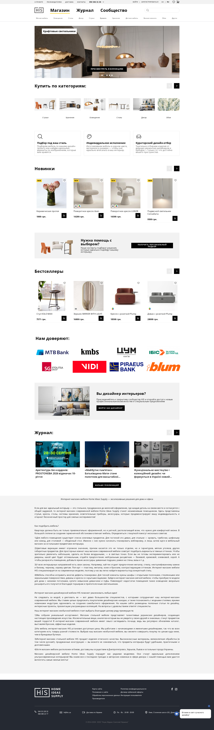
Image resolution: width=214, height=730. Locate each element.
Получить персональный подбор (152, 245)
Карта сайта (97, 689)
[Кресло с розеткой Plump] (126, 296)
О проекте (39, 2)
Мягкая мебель (42, 18)
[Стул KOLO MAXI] (52, 296)
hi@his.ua (67, 712)
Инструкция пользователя (131, 695)
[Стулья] (45, 104)
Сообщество (113, 10)
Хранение (116, 18)
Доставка (69, 2)
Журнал (85, 10)
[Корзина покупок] (177, 2)
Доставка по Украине (94, 712)
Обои (164, 18)
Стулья (91, 18)
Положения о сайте (100, 692)
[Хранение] (70, 104)
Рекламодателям (54, 2)
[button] (102, 75)
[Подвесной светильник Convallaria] (162, 193)
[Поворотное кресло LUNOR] (126, 193)
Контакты (81, 2)
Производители (98, 698)
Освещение (58, 18)
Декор (81, 18)
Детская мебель (132, 18)
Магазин (60, 10)
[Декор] (144, 104)
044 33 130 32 (43, 711)
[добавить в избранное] (65, 180)
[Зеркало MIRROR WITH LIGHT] (89, 296)
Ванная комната (150, 18)
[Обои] (168, 104)
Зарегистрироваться (149, 2)
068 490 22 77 (43, 714)
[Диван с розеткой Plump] (162, 296)
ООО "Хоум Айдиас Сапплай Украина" (112, 722)
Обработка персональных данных (106, 695)
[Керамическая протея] (52, 193)
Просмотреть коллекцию (107, 69)
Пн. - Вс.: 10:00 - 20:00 (125, 712)
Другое (174, 18)
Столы (70, 18)
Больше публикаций (107, 485)
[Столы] (119, 104)
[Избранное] (173, 1)
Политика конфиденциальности (133, 689)
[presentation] (169, 86)
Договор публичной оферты (132, 692)
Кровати (103, 18)
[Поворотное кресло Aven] (89, 193)
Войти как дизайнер (111, 408)
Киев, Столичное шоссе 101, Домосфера (164, 712)
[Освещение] (95, 104)
